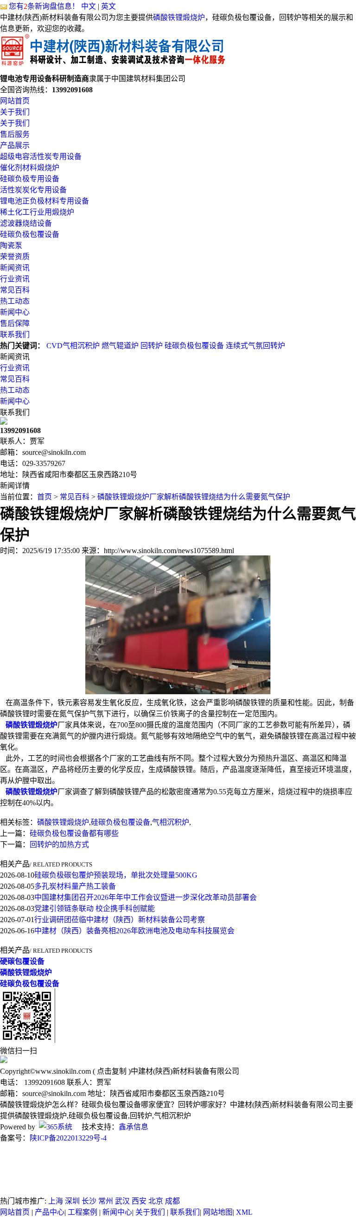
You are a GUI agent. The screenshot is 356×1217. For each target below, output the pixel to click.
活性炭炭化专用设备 (33, 190)
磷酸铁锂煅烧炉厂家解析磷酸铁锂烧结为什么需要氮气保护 (193, 497)
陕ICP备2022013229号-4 (68, 1138)
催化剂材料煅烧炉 (29, 168)
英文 (108, 6)
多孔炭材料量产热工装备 (75, 886)
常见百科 (15, 290)
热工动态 (15, 301)
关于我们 (15, 112)
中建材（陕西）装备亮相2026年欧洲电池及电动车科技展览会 (134, 931)
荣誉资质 (15, 257)
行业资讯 (15, 279)
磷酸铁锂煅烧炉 (179, 17)
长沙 (89, 1201)
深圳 (72, 1201)
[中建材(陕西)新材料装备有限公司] (112, 68)
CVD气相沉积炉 (73, 346)
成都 (172, 1201)
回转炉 (151, 346)
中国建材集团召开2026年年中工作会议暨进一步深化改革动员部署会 (145, 897)
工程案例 (82, 1212)
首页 (44, 497)
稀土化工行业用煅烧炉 (37, 212)
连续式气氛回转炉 (255, 346)
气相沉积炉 (170, 822)
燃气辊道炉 (120, 346)
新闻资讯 (15, 268)
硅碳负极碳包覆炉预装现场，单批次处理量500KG (115, 875)
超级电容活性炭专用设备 (41, 156)
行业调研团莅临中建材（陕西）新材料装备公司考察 (119, 920)
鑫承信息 (133, 1127)
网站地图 (218, 1212)
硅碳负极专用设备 (29, 179)
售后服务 (15, 134)
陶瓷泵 (11, 245)
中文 (88, 6)
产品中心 (49, 1212)
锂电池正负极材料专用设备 (44, 201)
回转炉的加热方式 (59, 844)
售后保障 (15, 323)
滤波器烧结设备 (26, 223)
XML (244, 1212)
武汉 (122, 1201)
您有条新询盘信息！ (44, 6)
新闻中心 (15, 312)
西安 (139, 1201)
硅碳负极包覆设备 (29, 234)
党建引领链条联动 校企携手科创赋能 (94, 908)
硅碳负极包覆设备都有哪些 (74, 833)
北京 (155, 1201)
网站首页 (15, 101)
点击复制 (112, 1071)
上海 (55, 1201)
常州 (105, 1201)
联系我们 (15, 334)
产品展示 (15, 145)
